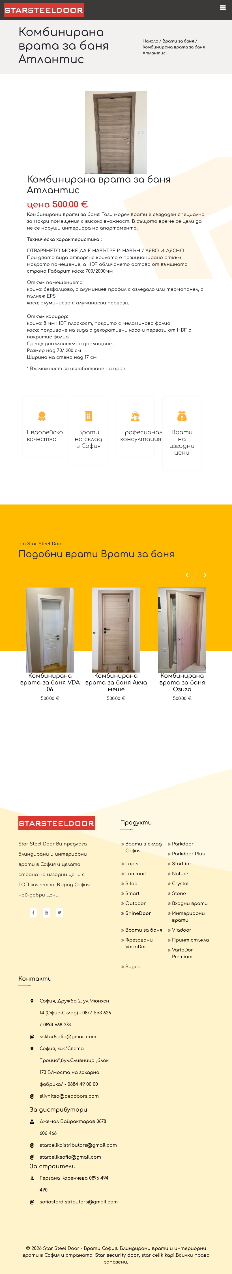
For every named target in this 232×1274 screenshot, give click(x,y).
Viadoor (181, 930)
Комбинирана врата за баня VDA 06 (50, 683)
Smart (132, 893)
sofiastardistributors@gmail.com (79, 1202)
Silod (131, 883)
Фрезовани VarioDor (139, 943)
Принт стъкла (190, 940)
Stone (179, 893)
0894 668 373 (57, 1024)
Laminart (136, 873)
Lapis (131, 863)
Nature (180, 873)
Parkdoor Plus (188, 854)
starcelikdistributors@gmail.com (78, 1145)
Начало (150, 41)
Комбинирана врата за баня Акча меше (116, 683)
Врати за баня (178, 41)
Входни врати (190, 903)
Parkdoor (183, 844)
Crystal (180, 883)
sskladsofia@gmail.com (68, 1036)
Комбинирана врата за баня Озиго (182, 683)
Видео (133, 966)
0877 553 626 (96, 1013)
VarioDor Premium (182, 953)
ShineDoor (138, 913)
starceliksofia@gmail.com (70, 1157)
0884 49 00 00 (83, 1084)
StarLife (181, 863)
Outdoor (135, 903)
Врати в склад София (143, 847)
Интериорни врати (188, 917)
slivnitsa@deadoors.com (69, 1096)
